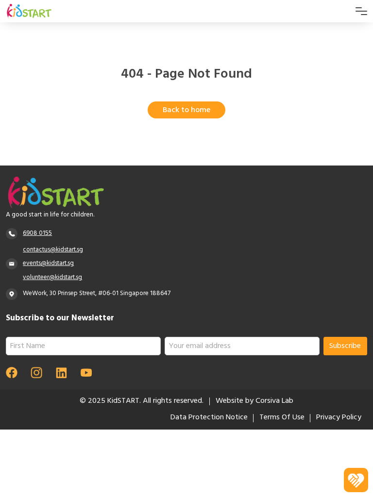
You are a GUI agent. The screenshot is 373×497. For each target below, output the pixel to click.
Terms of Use (282, 418)
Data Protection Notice (209, 418)
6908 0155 (37, 233)
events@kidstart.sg (48, 263)
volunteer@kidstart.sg (52, 277)
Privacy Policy (338, 418)
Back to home (186, 110)
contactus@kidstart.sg (53, 250)
